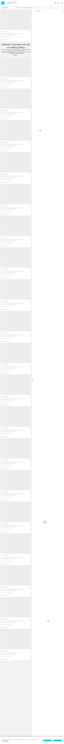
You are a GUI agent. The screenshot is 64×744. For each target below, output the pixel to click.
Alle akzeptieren (47, 740)
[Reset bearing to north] (63, 13)
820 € (45, 521)
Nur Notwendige (57, 740)
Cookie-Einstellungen (5, 741)
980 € (40, 130)
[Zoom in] (63, 10)
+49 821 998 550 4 (12, 53)
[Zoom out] (63, 11)
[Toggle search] (55, 3)
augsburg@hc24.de (20, 53)
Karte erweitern (38, 10)
